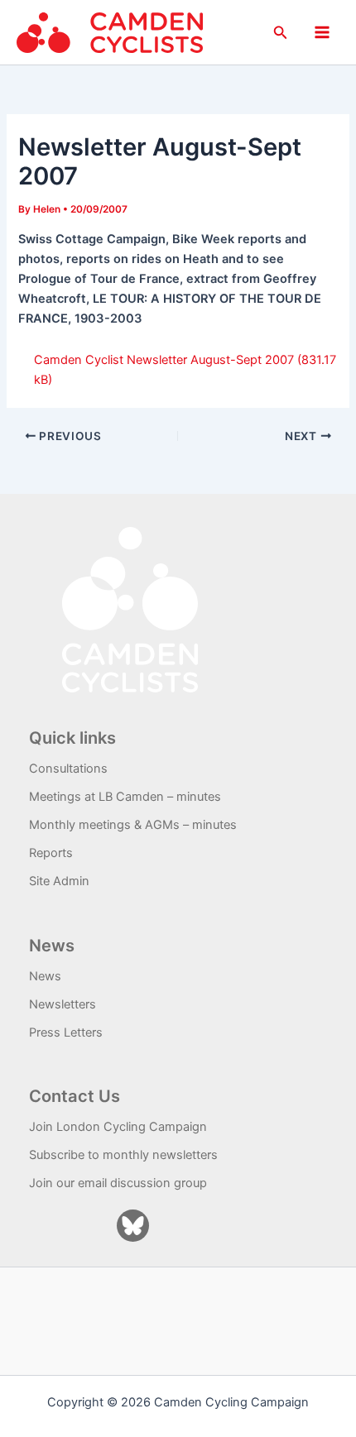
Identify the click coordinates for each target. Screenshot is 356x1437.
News (45, 976)
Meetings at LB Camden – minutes (125, 796)
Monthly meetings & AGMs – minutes (133, 824)
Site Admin (59, 881)
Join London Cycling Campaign (118, 1126)
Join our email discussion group (118, 1183)
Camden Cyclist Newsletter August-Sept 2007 (164, 359)
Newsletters (62, 1004)
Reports (51, 852)
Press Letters (66, 1032)
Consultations (68, 768)
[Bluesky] (133, 1225)
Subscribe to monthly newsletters (123, 1154)
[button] (280, 32)
